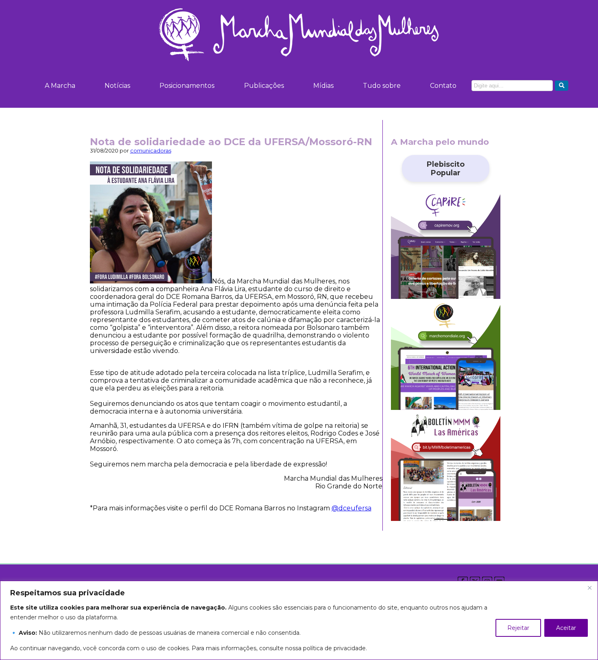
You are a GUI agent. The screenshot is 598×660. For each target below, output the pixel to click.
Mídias (323, 85)
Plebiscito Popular (446, 168)
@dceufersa (351, 508)
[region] (299, 620)
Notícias (117, 85)
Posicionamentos (186, 85)
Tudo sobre (382, 85)
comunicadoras (150, 151)
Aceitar (566, 628)
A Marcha (60, 85)
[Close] (589, 587)
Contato (443, 85)
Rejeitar (518, 628)
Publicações (264, 85)
